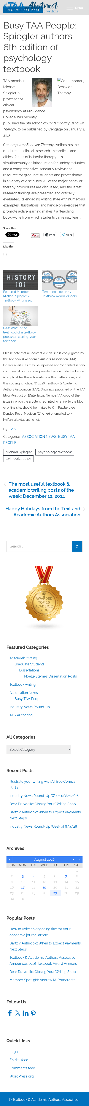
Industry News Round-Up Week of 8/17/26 (44, 796)
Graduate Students (29, 664)
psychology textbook (55, 452)
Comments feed (22, 1068)
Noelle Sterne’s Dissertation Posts (50, 676)
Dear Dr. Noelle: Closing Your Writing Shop (43, 804)
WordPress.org (22, 1076)
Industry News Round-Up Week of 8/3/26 (43, 826)
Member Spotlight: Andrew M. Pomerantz (42, 980)
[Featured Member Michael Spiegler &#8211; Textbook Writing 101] (20, 280)
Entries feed (19, 1060)
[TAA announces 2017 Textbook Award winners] (59, 280)
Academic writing (23, 658)
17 (23, 887)
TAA (12, 429)
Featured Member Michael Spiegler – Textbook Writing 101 (17, 296)
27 (55, 893)
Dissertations (29, 670)
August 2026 (44, 859)
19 (44, 887)
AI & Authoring (21, 715)
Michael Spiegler (19, 452)
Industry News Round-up (30, 707)
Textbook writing (23, 684)
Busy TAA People (28, 699)
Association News (39, 437)
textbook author (18, 459)
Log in (14, 1052)
